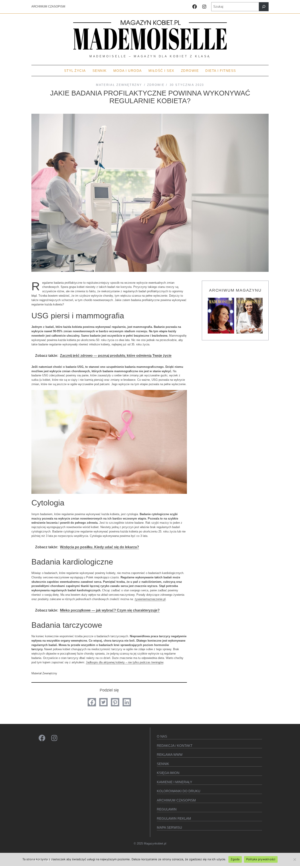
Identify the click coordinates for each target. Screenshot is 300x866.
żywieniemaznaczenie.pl (150, 599)
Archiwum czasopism (176, 800)
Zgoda (235, 859)
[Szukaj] (264, 6)
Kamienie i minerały (174, 782)
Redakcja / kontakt (174, 745)
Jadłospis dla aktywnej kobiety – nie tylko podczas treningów (124, 662)
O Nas (162, 736)
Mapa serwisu (169, 827)
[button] (92, 702)
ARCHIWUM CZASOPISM (48, 6)
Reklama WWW (170, 754)
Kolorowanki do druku (178, 791)
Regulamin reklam (174, 818)
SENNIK (163, 764)
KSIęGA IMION (168, 773)
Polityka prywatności (260, 859)
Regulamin (167, 809)
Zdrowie (156, 85)
